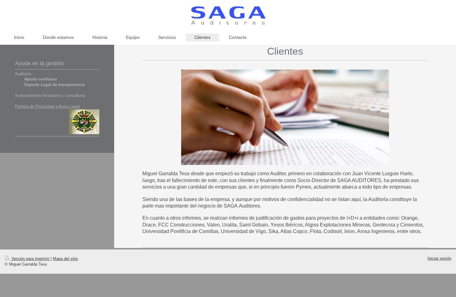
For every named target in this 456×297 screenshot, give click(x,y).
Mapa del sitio (65, 258)
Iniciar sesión (439, 258)
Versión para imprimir (30, 258)
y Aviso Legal (67, 106)
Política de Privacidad (34, 106)
